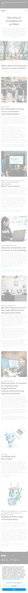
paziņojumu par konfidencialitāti (12, 579)
